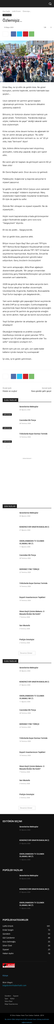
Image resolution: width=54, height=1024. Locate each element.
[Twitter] (19, 34)
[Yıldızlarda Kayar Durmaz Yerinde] (10, 438)
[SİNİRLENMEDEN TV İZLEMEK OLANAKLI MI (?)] (10, 545)
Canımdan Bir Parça (27, 420)
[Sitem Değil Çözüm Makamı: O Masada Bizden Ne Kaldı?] (10, 615)
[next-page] (8, 447)
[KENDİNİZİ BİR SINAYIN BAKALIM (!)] (10, 531)
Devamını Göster (26, 653)
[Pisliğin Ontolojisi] (10, 643)
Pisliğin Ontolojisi (26, 639)
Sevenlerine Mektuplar (28, 407)
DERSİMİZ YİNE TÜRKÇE (29, 569)
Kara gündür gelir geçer (41, 391)
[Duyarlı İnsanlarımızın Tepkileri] (10, 601)
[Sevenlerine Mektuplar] (10, 410)
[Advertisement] (27, 476)
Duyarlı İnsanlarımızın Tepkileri (32, 597)
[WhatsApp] (31, 34)
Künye (5, 975)
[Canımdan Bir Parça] (10, 424)
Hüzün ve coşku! (10, 391)
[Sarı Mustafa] (10, 629)
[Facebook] (13, 34)
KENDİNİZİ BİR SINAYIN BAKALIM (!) (34, 527)
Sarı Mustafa (24, 625)
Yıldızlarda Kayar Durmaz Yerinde (33, 434)
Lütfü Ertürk (16, 11)
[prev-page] (4, 447)
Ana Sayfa (6, 11)
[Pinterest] (25, 34)
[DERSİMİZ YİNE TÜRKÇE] (10, 573)
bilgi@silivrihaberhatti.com (14, 985)
